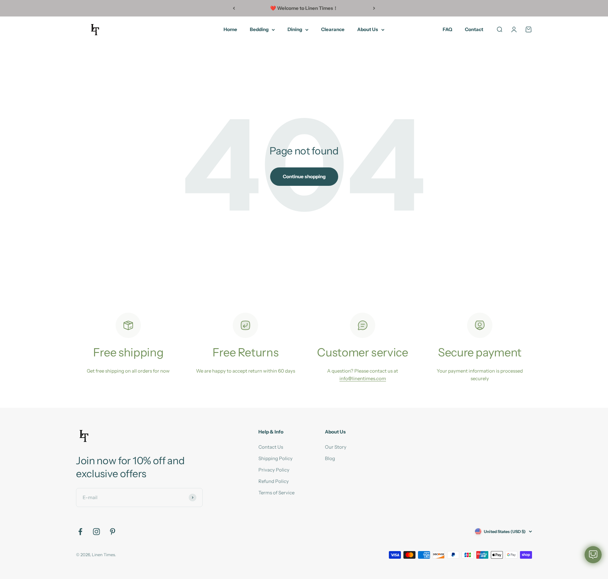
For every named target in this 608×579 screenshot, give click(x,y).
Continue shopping (304, 176)
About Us (367, 29)
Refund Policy (273, 481)
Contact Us (270, 447)
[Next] (374, 8)
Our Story (335, 447)
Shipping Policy (275, 458)
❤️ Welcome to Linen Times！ (304, 8)
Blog (330, 458)
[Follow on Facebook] (80, 531)
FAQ (447, 29)
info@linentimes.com (362, 378)
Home (230, 29)
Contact (474, 29)
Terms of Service (276, 493)
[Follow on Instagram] (96, 531)
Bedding (259, 29)
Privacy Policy (273, 470)
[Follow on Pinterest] (112, 531)
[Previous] (234, 8)
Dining (295, 29)
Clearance (333, 29)
